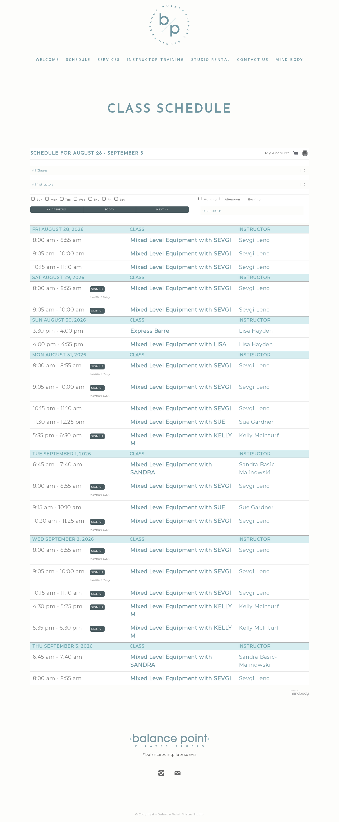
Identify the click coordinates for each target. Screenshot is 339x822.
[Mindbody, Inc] (300, 694)
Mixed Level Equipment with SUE (177, 422)
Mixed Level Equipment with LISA (178, 344)
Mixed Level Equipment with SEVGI (180, 240)
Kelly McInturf (259, 435)
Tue (68, 199)
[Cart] (296, 153)
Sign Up (97, 289)
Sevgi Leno (254, 240)
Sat (122, 199)
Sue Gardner (256, 422)
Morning (210, 199)
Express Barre (149, 331)
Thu (96, 199)
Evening (254, 199)
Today (109, 209)
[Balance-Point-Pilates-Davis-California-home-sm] (169, 26)
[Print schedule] (305, 153)
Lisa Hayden (256, 331)
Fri (109, 199)
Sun (39, 199)
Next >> (162, 209)
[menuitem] (47, 59)
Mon (54, 199)
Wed (82, 199)
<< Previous (56, 209)
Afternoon (232, 199)
